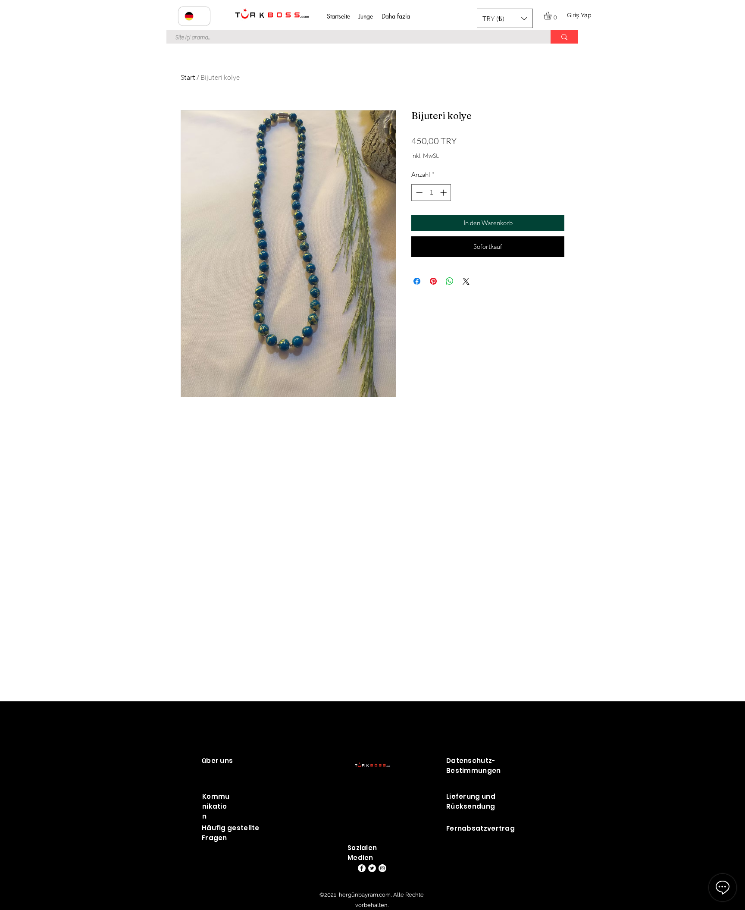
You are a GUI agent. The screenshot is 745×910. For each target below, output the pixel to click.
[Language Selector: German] (194, 16)
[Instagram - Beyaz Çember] (382, 868)
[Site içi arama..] (564, 37)
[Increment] (444, 193)
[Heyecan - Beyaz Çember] (372, 868)
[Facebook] (362, 868)
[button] (505, 18)
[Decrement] (418, 193)
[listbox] (505, 18)
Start (188, 77)
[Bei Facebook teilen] (417, 281)
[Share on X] (466, 281)
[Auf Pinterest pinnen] (433, 281)
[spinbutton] (431, 193)
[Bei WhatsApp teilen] (449, 281)
